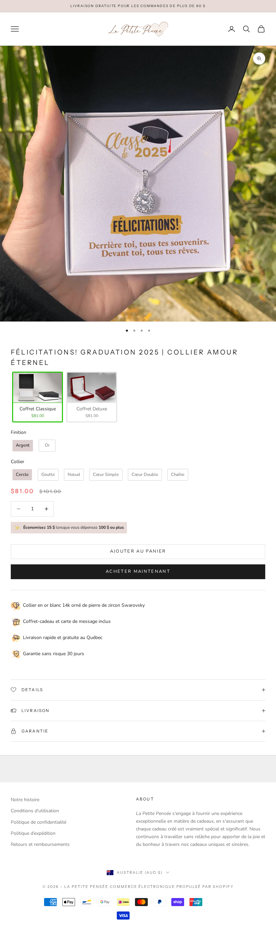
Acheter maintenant (138, 571)
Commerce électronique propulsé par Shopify (172, 886)
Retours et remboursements (40, 844)
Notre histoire (25, 799)
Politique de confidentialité (38, 822)
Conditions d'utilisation (35, 811)
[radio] (37, 397)
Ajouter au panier (138, 551)
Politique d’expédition (33, 833)
